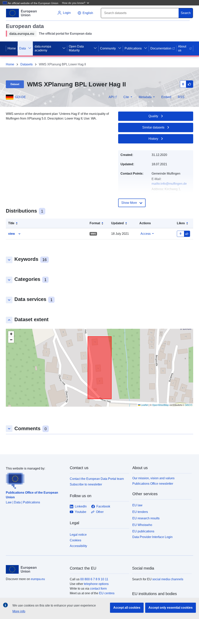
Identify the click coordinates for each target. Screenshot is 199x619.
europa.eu (38, 579)
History (153, 138)
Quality (153, 116)
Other (100, 511)
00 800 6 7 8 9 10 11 (94, 579)
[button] (76, 2)
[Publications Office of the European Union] (35, 480)
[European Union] (35, 569)
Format (95, 223)
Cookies (75, 540)
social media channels (167, 579)
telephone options (96, 584)
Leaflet (144, 404)
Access (146, 233)
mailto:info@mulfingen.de (169, 183)
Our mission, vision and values (153, 478)
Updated (117, 223)
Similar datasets (153, 127)
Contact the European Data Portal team (97, 478)
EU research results (146, 518)
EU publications (143, 531)
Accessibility (78, 546)
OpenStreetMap (160, 404)
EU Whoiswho (142, 525)
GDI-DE (20, 97)
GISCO (188, 404)
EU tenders (140, 511)
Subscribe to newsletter (86, 484)
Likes (181, 223)
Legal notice (78, 534)
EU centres (106, 593)
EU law (137, 505)
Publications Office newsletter (152, 483)
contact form (98, 588)
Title (11, 223)
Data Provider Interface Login (152, 537)
